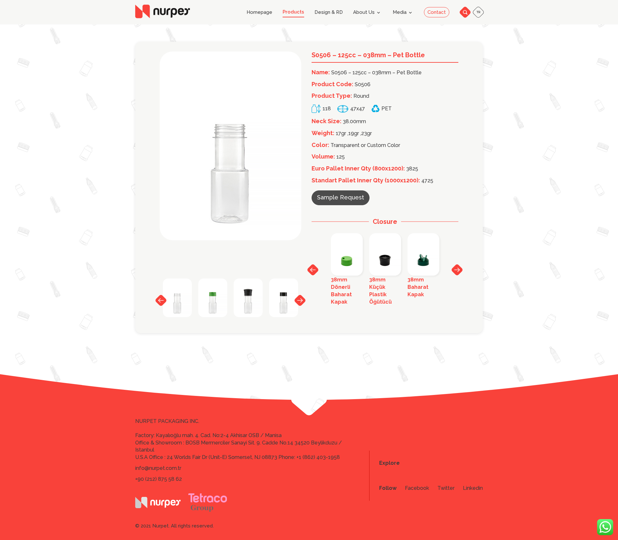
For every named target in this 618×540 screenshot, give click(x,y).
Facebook (417, 488)
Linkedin (473, 488)
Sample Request (340, 197)
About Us (364, 12)
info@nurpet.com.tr (158, 468)
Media (400, 12)
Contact (436, 12)
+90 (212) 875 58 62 (158, 479)
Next (300, 300)
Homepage (259, 12)
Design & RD (328, 12)
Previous (160, 300)
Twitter (445, 488)
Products (293, 12)
